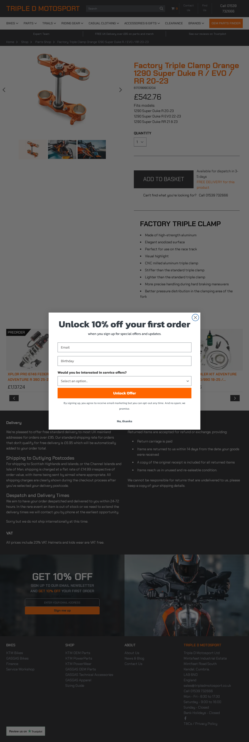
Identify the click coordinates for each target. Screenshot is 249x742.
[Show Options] (188, 381)
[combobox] (123, 381)
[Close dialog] (195, 317)
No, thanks (124, 421)
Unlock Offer (124, 393)
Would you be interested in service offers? (92, 372)
